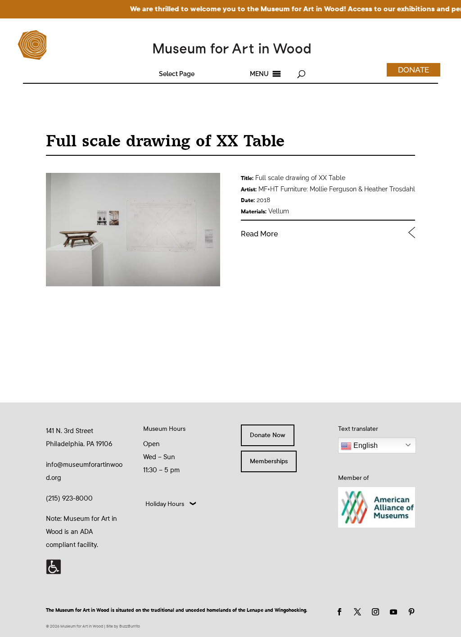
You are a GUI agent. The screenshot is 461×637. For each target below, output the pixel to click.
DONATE (413, 69)
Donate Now (267, 435)
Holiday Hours (164, 504)
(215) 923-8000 (69, 498)
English (365, 445)
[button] (176, 74)
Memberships (269, 461)
